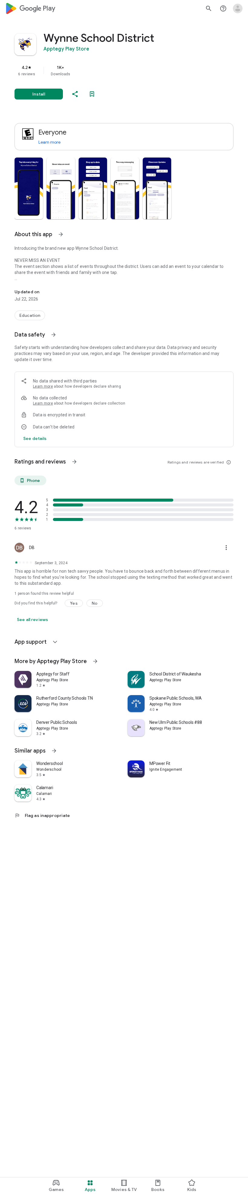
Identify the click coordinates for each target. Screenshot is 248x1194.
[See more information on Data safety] (53, 334)
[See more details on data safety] (35, 438)
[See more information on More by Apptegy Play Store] (95, 661)
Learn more (49, 142)
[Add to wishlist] (92, 94)
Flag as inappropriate (42, 815)
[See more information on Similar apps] (54, 750)
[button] (29, 188)
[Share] (75, 94)
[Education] (30, 315)
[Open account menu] (237, 8)
